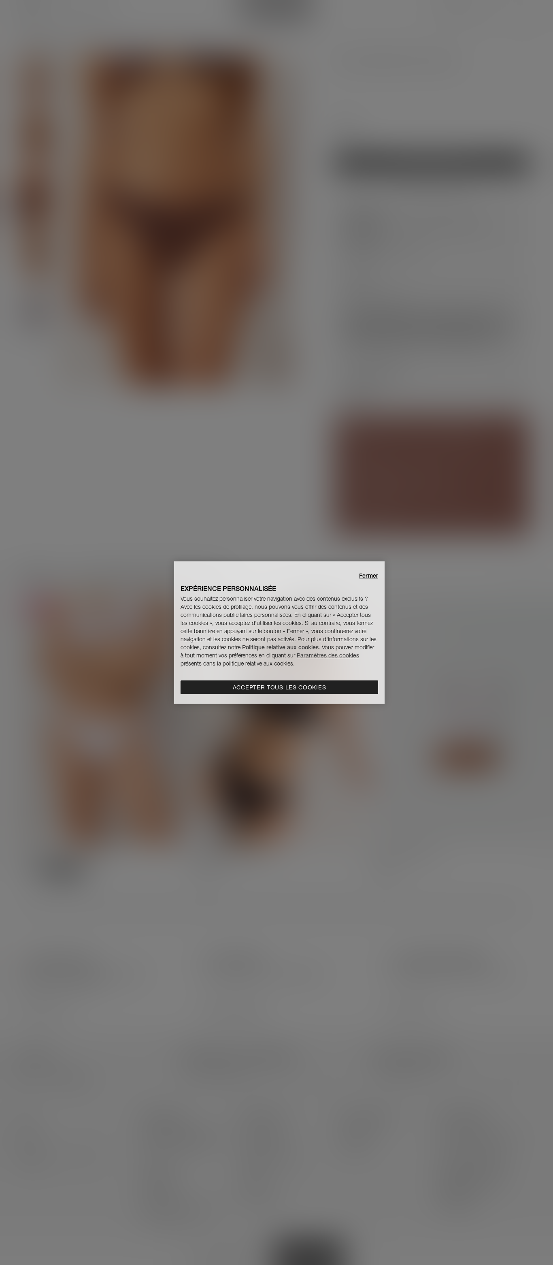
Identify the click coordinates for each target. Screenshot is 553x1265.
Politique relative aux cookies (280, 647)
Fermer (368, 575)
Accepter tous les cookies (279, 687)
